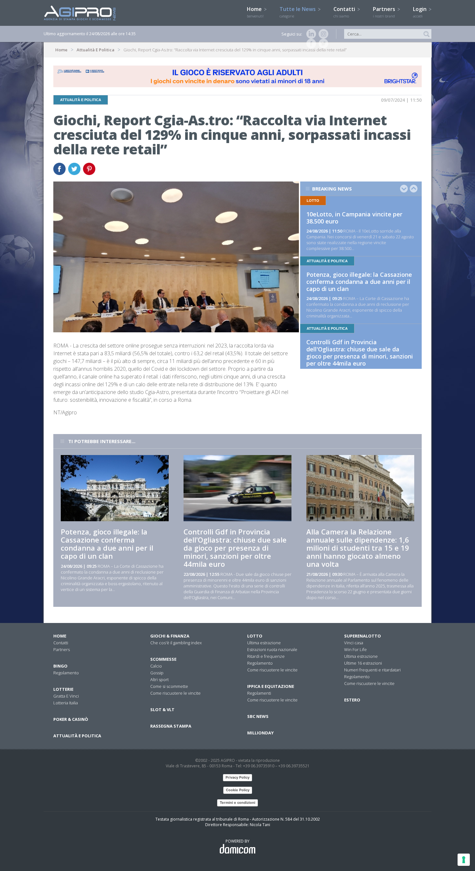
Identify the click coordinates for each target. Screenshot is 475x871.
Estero (352, 700)
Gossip (157, 673)
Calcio (156, 666)
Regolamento (66, 673)
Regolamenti (259, 693)
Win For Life (355, 649)
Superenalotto (362, 636)
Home (255, 11)
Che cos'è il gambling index (176, 643)
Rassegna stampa (170, 726)
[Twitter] (322, 43)
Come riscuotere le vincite (175, 693)
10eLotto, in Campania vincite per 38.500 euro (354, 217)
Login (420, 11)
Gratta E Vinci (66, 696)
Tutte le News (298, 11)
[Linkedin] (310, 34)
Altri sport (159, 679)
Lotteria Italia (65, 703)
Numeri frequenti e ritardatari (372, 670)
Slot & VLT (162, 709)
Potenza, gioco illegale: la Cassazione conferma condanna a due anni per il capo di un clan (359, 282)
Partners (384, 11)
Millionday (260, 733)
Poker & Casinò (70, 719)
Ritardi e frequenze (266, 656)
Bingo (60, 666)
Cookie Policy (237, 790)
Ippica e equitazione (270, 686)
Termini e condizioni (237, 802)
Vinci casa (353, 643)
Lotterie (63, 689)
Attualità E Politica (95, 50)
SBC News (258, 716)
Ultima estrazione (264, 643)
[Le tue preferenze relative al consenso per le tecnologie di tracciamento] (464, 860)
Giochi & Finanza (169, 636)
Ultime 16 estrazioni (363, 663)
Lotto (254, 636)
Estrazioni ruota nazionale (272, 649)
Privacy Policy (237, 777)
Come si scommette (169, 686)
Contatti (344, 11)
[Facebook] (310, 43)
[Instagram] (322, 34)
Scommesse (163, 659)
